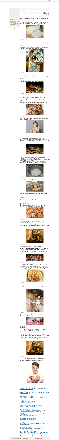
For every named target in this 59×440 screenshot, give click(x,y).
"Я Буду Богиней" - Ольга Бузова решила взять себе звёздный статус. (30, 387)
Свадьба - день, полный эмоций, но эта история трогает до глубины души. (30, 399)
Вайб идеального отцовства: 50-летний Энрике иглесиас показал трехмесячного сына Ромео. (33, 397)
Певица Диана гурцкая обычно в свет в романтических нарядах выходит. (30, 403)
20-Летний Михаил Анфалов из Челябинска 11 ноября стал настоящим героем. (31, 420)
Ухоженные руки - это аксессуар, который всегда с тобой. (28, 406)
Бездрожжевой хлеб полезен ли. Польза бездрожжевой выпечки (32, 284)
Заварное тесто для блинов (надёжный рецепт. (27, 402)
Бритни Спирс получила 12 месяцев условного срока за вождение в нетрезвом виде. (32, 417)
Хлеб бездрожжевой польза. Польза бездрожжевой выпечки (31, 17)
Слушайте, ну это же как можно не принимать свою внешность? (29, 419)
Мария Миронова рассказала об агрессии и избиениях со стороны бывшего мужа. (31, 428)
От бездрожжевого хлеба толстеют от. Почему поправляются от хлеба (33, 97)
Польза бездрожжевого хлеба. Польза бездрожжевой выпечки (31, 74)
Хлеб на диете (38, 9)
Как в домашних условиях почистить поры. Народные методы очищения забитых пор (14, 19)
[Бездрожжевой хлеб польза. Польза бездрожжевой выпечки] (35, 60)
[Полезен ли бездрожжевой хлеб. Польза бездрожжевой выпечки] (35, 372)
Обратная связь (36, 437)
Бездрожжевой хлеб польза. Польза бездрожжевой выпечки (31, 41)
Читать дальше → (22, 39)
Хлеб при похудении (45, 9)
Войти (47, 0)
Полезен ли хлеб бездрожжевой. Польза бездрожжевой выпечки (32, 199)
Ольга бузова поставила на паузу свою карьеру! (27, 396)
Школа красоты (29, 2)
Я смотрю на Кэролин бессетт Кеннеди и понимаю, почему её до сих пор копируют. (31, 405)
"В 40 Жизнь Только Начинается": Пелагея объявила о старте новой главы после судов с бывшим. (33, 394)
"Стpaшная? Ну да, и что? (24, 391)
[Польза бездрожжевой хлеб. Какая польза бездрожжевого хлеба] (35, 149)
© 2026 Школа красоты (12, 437)
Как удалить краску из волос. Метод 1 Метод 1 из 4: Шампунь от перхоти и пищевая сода (14, 24)
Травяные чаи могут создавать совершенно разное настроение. (29, 415)
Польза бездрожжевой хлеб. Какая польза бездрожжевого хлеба (32, 138)
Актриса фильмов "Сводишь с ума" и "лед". (26, 427)
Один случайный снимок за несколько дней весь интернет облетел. (29, 390)
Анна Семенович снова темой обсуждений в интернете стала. (29, 431)
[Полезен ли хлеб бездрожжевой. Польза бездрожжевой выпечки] (35, 212)
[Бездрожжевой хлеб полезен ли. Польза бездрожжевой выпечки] (35, 300)
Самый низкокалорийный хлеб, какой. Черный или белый (30, 246)
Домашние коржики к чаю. (24, 434)
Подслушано (32, 5)
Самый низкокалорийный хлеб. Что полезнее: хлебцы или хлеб (32, 179)
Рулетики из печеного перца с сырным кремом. (27, 407)
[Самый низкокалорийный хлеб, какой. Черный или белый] (35, 257)
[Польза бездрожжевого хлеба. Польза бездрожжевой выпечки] (35, 87)
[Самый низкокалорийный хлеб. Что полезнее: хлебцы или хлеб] (35, 186)
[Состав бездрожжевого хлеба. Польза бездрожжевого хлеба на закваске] (35, 275)
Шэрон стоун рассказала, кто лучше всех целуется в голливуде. (29, 430)
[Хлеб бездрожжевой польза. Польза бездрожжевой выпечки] (35, 31)
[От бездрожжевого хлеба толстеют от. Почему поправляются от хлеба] (35, 109)
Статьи (28, 5)
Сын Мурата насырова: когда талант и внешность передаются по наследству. (31, 411)
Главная (25, 5)
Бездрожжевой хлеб (31, 9)
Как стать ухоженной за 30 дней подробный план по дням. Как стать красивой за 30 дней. (14, 21)
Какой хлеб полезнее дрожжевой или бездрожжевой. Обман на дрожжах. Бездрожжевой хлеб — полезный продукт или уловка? (33, 158)
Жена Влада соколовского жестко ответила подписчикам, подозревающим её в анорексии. (32, 429)
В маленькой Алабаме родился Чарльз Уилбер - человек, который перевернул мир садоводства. (33, 433)
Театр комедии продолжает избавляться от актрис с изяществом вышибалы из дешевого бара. (33, 410)
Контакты (23, 437)
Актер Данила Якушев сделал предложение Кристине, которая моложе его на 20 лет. (32, 435)
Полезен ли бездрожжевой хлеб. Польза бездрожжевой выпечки (32, 358)
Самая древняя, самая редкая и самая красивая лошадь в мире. (29, 404)
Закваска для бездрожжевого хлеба (46, 13)
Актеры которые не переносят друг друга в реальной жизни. (28, 418)
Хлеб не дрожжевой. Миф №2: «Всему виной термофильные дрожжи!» (33, 334)
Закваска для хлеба (24, 9)
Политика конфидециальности (25, 438)
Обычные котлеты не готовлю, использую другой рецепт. (28, 401)
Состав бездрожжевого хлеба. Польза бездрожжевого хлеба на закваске (33, 264)
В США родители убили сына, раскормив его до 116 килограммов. (29, 400)
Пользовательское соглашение (27, 437)
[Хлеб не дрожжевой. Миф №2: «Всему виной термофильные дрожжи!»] (35, 348)
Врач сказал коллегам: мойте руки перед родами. (27, 409)
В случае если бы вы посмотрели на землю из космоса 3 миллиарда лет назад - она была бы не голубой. (34, 432)
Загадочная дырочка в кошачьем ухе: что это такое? (27, 426)
